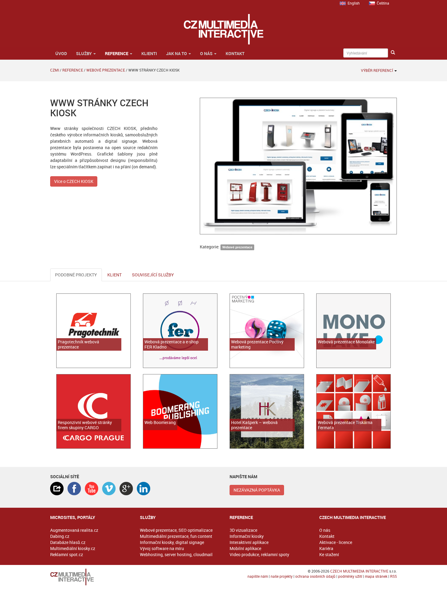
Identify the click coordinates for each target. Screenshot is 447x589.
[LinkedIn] (143, 488)
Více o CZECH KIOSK (73, 181)
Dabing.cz (59, 536)
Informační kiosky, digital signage (172, 542)
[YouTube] (91, 488)
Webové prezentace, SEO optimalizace (176, 530)
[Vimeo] (109, 488)
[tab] (57, 488)
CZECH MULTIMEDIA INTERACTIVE (359, 571)
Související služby (153, 275)
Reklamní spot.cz (66, 554)
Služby (84, 53)
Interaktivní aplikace (249, 542)
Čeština (383, 3)
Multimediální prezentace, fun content (176, 536)
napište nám (258, 576)
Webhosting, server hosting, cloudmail (176, 554)
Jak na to (177, 53)
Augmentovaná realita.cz (74, 530)
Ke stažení (329, 554)
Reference (117, 53)
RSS (393, 576)
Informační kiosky (247, 536)
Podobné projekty (76, 275)
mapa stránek (376, 576)
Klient (114, 275)
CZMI (54, 70)
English (354, 3)
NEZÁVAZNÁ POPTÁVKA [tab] (257, 490)
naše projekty (282, 576)
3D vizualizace (243, 530)
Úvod (60, 53)
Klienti (149, 53)
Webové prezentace (105, 70)
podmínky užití (350, 576)
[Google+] (126, 488)
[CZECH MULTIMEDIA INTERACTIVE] (89, 577)
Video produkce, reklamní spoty (259, 554)
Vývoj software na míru (162, 548)
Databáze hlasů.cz (67, 542)
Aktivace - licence (335, 542)
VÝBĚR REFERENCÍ (377, 70)
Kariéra (326, 548)
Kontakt (235, 53)
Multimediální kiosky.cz (72, 548)
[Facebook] (74, 488)
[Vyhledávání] (393, 52)
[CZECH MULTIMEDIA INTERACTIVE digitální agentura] (223, 29)
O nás (206, 53)
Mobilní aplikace (245, 548)
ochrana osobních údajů (315, 576)
